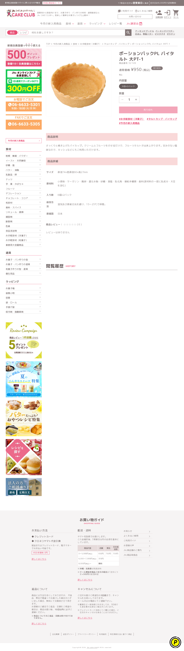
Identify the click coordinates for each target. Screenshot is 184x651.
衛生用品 (10, 273)
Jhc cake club (92, 647)
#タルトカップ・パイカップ (162, 119)
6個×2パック (129, 87)
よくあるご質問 (145, 11)
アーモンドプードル (144, 31)
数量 (121, 93)
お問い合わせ (135, 16)
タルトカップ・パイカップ (116, 44)
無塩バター (148, 34)
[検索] (128, 32)
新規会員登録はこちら (52, 3)
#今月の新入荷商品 (129, 123)
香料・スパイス (13, 207)
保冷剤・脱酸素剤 (14, 311)
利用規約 (102, 634)
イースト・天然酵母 (16, 160)
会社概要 (55, 634)
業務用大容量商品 (14, 245)
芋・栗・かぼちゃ (14, 184)
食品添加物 (11, 230)
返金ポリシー (68, 634)
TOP (48, 44)
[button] (69, 23)
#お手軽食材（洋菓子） (132, 119)
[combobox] (68, 32)
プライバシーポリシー (86, 634)
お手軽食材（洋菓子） (90, 44)
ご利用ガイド (127, 11)
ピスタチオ (160, 34)
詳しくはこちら (39, 559)
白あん (138, 34)
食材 (75, 44)
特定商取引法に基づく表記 (121, 634)
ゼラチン (171, 34)
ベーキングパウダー (164, 31)
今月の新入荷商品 (61, 44)
